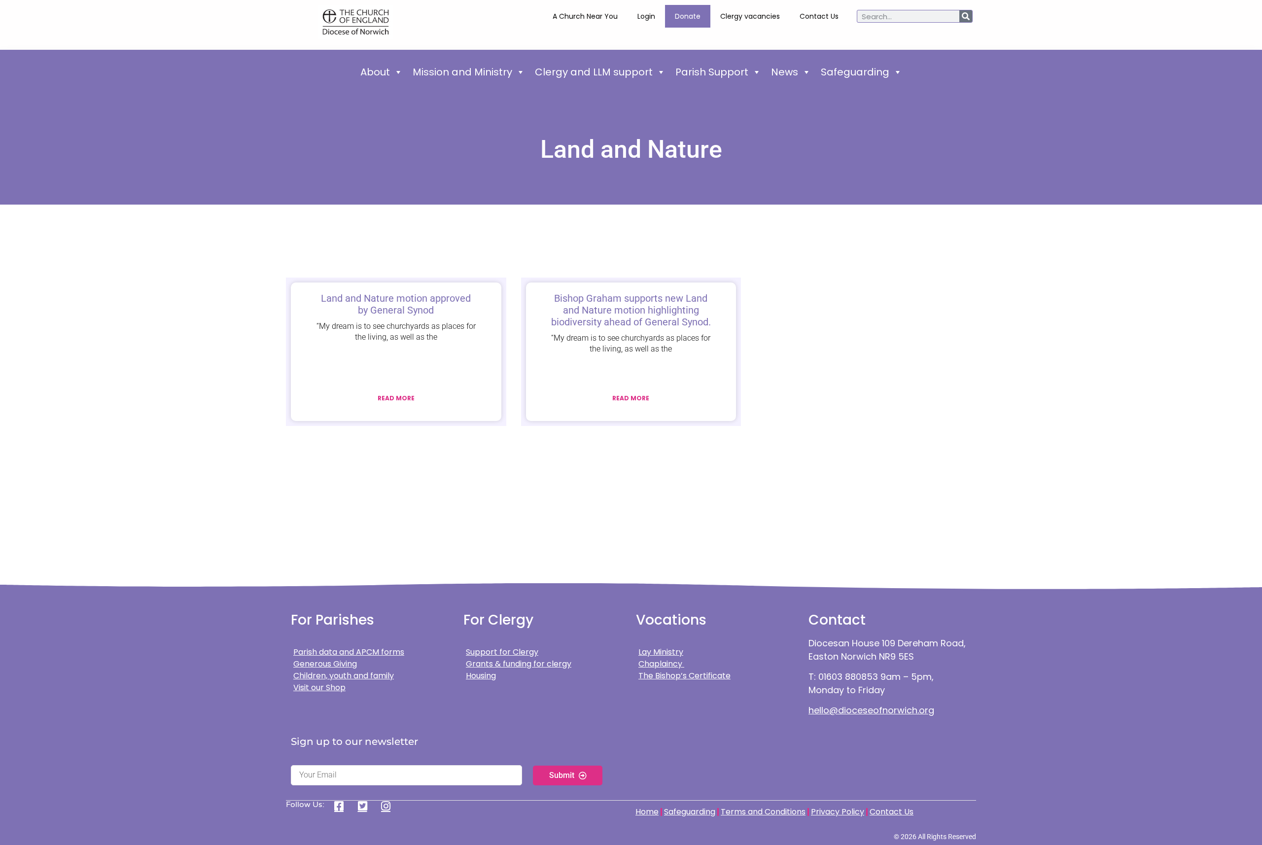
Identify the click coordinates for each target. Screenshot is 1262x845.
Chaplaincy (661, 663)
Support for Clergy (502, 652)
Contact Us (819, 16)
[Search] (965, 16)
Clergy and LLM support (594, 72)
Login (646, 16)
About (375, 72)
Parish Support (711, 72)
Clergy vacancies (750, 16)
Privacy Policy (837, 811)
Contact (837, 620)
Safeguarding (855, 72)
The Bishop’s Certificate (684, 675)
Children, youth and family (343, 675)
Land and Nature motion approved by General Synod (396, 304)
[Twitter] (366, 806)
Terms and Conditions (763, 811)
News (784, 72)
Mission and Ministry (462, 72)
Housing (481, 675)
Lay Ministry (660, 652)
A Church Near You (585, 16)
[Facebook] (342, 806)
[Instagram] (389, 806)
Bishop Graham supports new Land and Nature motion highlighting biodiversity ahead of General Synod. (631, 310)
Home (647, 811)
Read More (396, 398)
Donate (688, 16)
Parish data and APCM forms (348, 652)
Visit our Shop (319, 687)
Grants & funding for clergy (518, 663)
